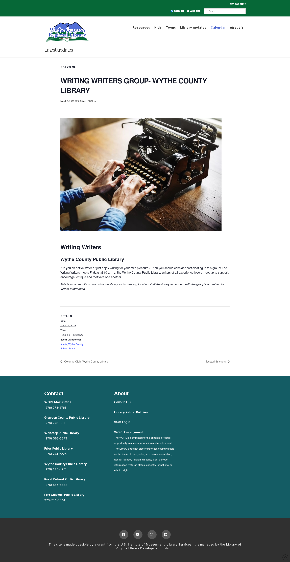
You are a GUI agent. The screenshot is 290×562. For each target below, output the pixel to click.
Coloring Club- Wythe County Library (86, 361)
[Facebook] (123, 534)
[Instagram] (152, 534)
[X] (137, 534)
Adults (63, 344)
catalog (178, 10)
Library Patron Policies (131, 412)
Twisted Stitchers (216, 361)
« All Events (68, 67)
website (195, 10)
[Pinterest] (166, 534)
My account (238, 4)
